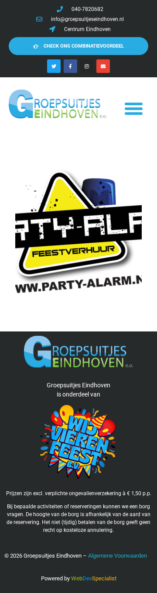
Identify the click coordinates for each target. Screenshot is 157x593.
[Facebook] (70, 66)
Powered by (55, 578)
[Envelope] (103, 66)
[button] (134, 109)
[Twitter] (54, 66)
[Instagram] (87, 66)
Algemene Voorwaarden (117, 555)
